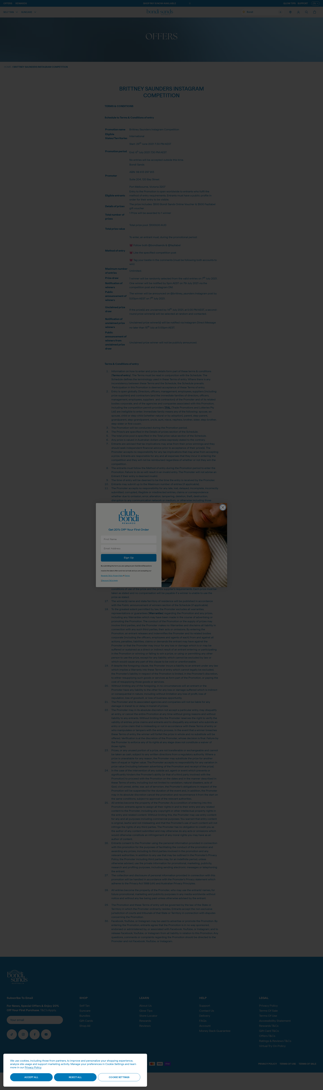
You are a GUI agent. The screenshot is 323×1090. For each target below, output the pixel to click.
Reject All (75, 1077)
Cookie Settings (119, 1077)
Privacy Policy (33, 1067)
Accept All (31, 1077)
